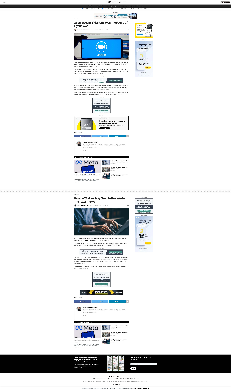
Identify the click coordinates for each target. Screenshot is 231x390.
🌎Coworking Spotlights (107, 8)
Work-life (103, 5)
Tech (127, 5)
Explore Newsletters (225, 2)
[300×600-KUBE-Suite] (144, 58)
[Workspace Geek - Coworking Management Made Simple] (101, 80)
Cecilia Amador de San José (83, 29)
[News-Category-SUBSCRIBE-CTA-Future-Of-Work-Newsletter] (101, 123)
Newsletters (98, 381)
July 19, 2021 (92, 29)
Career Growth (121, 5)
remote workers (88, 240)
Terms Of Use (111, 381)
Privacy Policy (105, 381)
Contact (121, 381)
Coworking (109, 5)
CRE (136, 5)
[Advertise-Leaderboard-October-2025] (101, 292)
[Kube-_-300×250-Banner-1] (144, 30)
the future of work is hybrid (101, 64)
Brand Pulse (137, 381)
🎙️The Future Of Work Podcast (121, 8)
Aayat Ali (76, 176)
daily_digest (79, 132)
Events (145, 381)
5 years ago (82, 176)
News (97, 29)
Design (114, 5)
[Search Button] (9, 2)
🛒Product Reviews (96, 8)
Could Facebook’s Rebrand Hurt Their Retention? (87, 175)
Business (141, 5)
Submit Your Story (91, 381)
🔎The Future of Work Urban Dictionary (139, 8)
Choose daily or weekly (79, 364)
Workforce (131, 5)
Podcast (142, 381)
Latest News (91, 5)
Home (75, 194)
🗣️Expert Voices (86, 8)
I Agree (146, 388)
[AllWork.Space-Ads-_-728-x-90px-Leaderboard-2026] (115, 16)
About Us (117, 381)
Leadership (97, 5)
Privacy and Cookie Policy (136, 388)
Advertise (85, 381)
